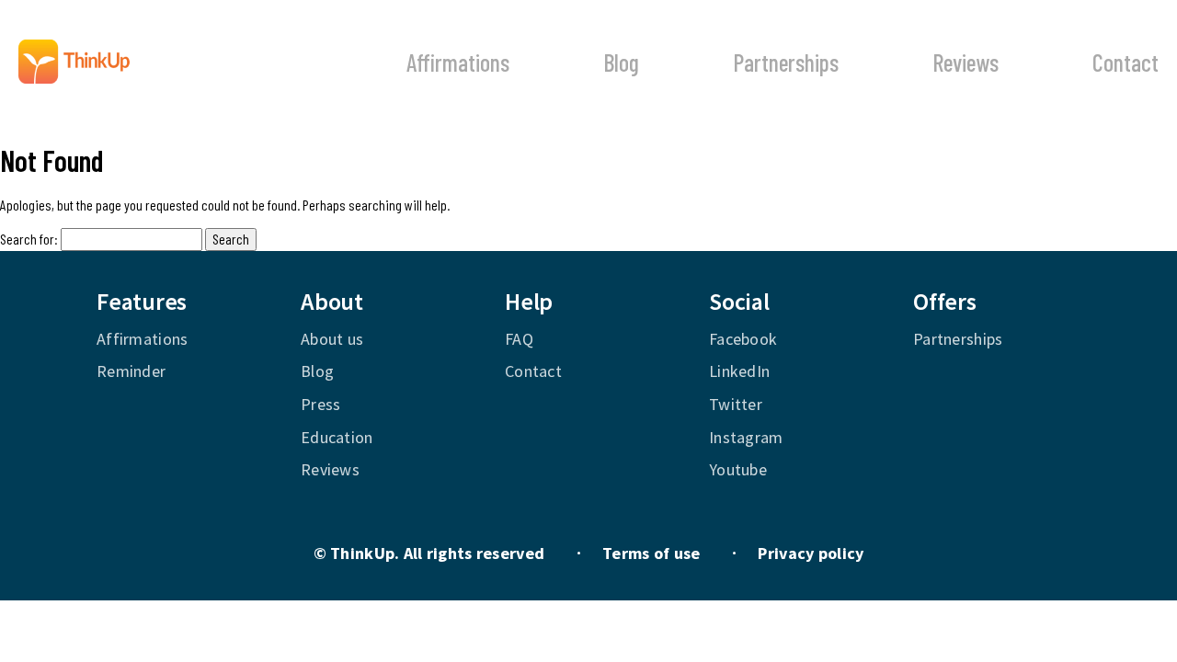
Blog (621, 62)
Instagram (746, 437)
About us (332, 338)
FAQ (519, 338)
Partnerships (786, 62)
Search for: (29, 238)
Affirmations (457, 62)
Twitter (735, 404)
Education (337, 437)
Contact (1125, 62)
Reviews (965, 62)
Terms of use (651, 553)
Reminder (131, 371)
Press (320, 404)
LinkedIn (739, 371)
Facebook (743, 338)
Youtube (738, 469)
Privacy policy (810, 553)
